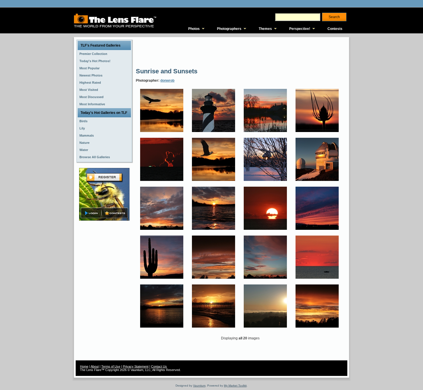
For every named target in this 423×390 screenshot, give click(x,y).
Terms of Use (110, 366)
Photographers (229, 29)
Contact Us (159, 366)
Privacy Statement (135, 366)
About (95, 366)
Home (84, 366)
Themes (265, 29)
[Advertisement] (240, 52)
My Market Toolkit (235, 385)
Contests (334, 29)
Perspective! (299, 29)
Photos (194, 29)
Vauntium (199, 385)
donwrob (167, 81)
